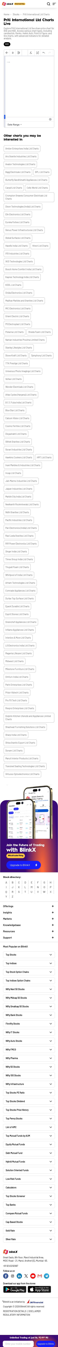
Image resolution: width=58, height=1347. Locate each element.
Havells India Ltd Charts (16, 245)
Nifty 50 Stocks (13, 1066)
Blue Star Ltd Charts (14, 410)
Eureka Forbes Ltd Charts (17, 222)
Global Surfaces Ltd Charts (17, 238)
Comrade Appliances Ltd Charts (20, 590)
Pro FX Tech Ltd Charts (16, 700)
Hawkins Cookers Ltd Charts (18, 457)
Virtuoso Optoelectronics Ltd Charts (22, 774)
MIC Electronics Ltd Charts (17, 308)
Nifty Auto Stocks (14, 1041)
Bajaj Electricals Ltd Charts (17, 172)
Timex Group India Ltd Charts (19, 559)
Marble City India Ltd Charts (18, 496)
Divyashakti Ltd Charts (16, 434)
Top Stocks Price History (17, 1110)
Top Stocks (11, 954)
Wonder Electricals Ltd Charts (19, 387)
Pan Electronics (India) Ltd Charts (21, 528)
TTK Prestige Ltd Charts (16, 363)
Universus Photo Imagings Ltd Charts (23, 371)
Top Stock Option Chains (17, 972)
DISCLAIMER (34, 1311)
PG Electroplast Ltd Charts (17, 324)
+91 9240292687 (10, 1266)
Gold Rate (10, 1230)
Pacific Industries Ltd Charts (18, 520)
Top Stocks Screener (15, 1196)
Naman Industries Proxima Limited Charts (25, 339)
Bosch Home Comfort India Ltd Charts (23, 269)
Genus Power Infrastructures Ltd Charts (24, 230)
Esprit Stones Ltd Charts (17, 614)
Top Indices (11, 963)
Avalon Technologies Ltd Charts (20, 164)
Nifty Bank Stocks (14, 1015)
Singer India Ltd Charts (16, 551)
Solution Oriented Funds (17, 1170)
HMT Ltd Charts (44, 457)
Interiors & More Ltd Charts (18, 637)
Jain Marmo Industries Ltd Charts (21, 481)
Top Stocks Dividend (15, 1101)
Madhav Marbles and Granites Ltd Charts (24, 300)
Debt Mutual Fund (14, 1153)
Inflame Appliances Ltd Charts (19, 630)
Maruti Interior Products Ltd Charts (21, 758)
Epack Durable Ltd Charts (17, 606)
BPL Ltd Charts (42, 172)
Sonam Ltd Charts (14, 750)
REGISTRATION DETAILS (14, 1311)
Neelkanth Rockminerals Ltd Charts (22, 504)
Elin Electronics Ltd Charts (17, 214)
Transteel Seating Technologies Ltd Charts (25, 766)
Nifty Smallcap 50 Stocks (17, 1006)
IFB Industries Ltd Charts (17, 253)
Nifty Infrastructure (15, 1084)
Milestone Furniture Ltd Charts (19, 669)
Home (6, 14)
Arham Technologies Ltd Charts (20, 582)
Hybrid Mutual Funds (15, 1161)
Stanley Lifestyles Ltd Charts (18, 347)
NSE (7, 44)
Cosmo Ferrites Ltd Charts (17, 426)
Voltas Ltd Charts (13, 379)
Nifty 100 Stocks (13, 1075)
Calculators (11, 1187)
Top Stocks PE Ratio (15, 1092)
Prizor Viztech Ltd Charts (17, 692)
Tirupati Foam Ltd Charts (17, 567)
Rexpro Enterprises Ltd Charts (19, 708)
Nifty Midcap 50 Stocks (16, 997)
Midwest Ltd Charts (14, 661)
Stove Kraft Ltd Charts (16, 355)
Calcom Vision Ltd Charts (17, 418)
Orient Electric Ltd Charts (17, 316)
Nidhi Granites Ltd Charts (17, 512)
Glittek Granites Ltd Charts (17, 441)
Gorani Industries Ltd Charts (18, 449)
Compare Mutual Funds (17, 1213)
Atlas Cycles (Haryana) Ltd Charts (21, 394)
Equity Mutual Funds (15, 1144)
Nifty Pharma (12, 1058)
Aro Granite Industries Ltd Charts (21, 156)
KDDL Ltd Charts (13, 285)
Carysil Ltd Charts (13, 187)
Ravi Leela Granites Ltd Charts (19, 535)
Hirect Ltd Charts (40, 245)
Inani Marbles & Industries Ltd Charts (22, 465)
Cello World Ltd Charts (37, 187)
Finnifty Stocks (13, 1023)
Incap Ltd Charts (13, 473)
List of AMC (11, 1127)
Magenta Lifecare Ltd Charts (18, 653)
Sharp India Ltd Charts (16, 735)
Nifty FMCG (11, 1049)
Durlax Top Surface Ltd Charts (19, 598)
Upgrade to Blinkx (45, 1343)
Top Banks (11, 1204)
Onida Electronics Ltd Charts (18, 292)
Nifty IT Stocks (12, 1032)
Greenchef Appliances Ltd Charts (20, 622)
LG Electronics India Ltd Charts (19, 645)
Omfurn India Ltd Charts (16, 677)
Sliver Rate (11, 1239)
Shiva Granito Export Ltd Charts (20, 742)
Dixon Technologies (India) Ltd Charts (23, 206)
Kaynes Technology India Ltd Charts (22, 277)
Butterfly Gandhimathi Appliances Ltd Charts (26, 180)
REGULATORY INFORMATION (16, 1314)
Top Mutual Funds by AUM (18, 1135)
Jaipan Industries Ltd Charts (18, 488)
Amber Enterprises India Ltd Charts (22, 148)
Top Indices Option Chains (18, 980)
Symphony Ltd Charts (41, 355)
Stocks (16, 14)
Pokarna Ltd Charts (14, 332)
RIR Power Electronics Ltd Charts (21, 543)
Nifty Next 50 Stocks (15, 989)
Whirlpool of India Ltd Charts (18, 575)
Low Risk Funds (13, 1179)
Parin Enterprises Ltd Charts (18, 684)
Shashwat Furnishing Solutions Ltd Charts (25, 727)
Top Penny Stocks (14, 1118)
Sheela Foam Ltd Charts (39, 332)
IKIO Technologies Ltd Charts (19, 261)
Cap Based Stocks (14, 1222)
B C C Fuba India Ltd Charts (18, 402)
